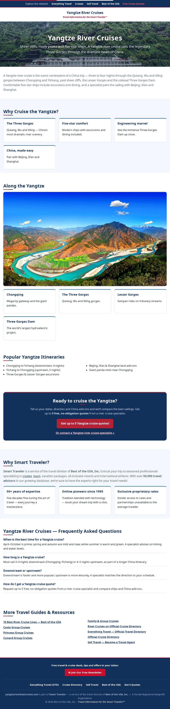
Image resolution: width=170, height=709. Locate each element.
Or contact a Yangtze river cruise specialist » (85, 433)
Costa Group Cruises (16, 627)
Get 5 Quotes (132, 684)
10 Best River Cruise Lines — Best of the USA (32, 622)
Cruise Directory (72, 684)
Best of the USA (110, 3)
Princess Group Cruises (18, 632)
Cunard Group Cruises (17, 638)
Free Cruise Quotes (133, 3)
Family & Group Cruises (103, 621)
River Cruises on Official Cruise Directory (114, 626)
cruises (27, 476)
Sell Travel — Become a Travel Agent (111, 642)
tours (36, 476)
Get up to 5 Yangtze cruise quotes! (85, 423)
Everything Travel (62, 3)
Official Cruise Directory (103, 637)
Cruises (79, 3)
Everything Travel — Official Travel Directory (117, 631)
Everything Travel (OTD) (44, 684)
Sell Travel (92, 3)
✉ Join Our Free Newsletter (85, 672)
